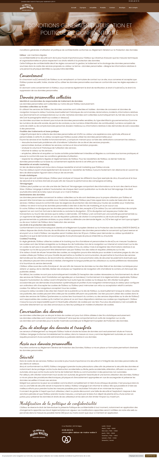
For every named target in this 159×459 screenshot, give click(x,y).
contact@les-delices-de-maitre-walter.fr (79, 432)
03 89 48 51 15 (67, 430)
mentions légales (39, 55)
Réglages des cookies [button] (136, 456)
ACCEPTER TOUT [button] (151, 456)
